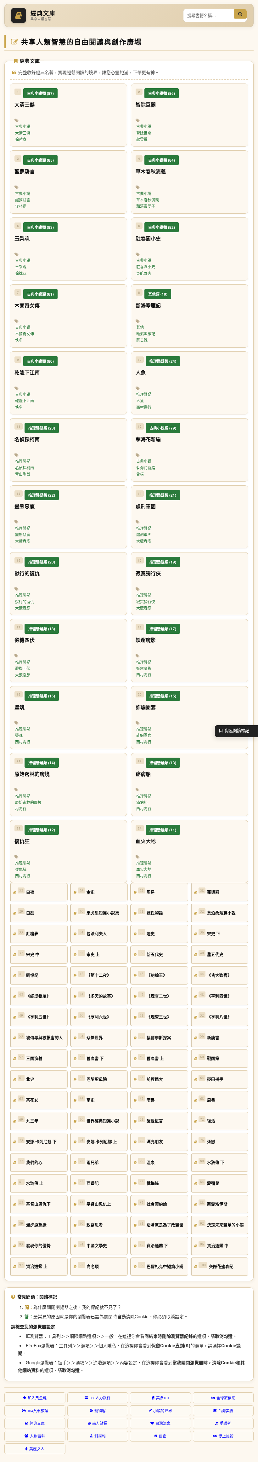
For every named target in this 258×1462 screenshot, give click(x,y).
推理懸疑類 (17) (162, 629)
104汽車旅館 (37, 1410)
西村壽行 (143, 407)
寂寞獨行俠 (145, 601)
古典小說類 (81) (40, 294)
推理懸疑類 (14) (41, 763)
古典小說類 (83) (40, 227)
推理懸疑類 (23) (41, 428)
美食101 (162, 1397)
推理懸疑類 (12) (41, 830)
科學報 (100, 1436)
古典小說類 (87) (40, 93)
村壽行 (20, 808)
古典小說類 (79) (162, 428)
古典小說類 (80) (40, 361)
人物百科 (37, 1436)
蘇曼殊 (142, 340)
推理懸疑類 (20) (41, 562)
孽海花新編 (145, 467)
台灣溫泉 (163, 1423)
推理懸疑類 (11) (162, 830)
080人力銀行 (100, 1397)
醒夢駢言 (22, 199)
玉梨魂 (20, 266)
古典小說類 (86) (161, 93)
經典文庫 (37, 1423)
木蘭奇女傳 (24, 333)
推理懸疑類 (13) (162, 763)
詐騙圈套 (143, 735)
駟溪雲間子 (145, 206)
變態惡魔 (22, 534)
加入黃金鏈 (37, 1397)
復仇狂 (20, 869)
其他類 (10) (157, 294)
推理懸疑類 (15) (162, 696)
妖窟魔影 (143, 668)
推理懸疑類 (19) (162, 562)
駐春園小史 (145, 266)
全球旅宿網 (225, 1397)
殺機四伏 (22, 668)
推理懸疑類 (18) (41, 629)
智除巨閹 (143, 133)
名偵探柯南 (24, 467)
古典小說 (22, 126)
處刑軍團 (143, 534)
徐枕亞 (20, 273)
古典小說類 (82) (161, 227)
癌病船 (142, 802)
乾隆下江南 (24, 400)
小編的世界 (162, 1410)
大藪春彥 (22, 541)
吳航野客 (143, 273)
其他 (140, 327)
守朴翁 (20, 206)
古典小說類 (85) (40, 160)
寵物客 (100, 1410)
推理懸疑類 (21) (162, 495)
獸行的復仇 (24, 601)
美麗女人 (36, 1448)
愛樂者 (225, 1423)
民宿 (162, 1436)
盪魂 (19, 735)
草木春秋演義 (147, 199)
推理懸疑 (143, 394)
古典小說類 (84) (161, 160)
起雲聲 (142, 139)
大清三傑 (22, 133)
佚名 (19, 340)
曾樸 (140, 474)
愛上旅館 (225, 1436)
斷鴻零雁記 (145, 333)
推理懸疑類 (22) (41, 495)
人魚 (140, 400)
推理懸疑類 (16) (41, 696)
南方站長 (99, 1423)
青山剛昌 (22, 474)
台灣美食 (225, 1410)
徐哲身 (20, 139)
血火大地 (143, 869)
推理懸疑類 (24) (162, 361)
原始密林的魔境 (28, 802)
